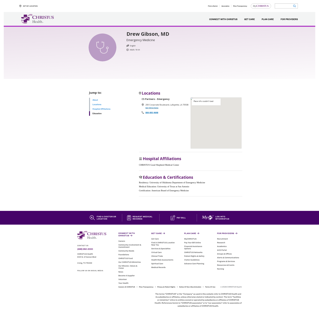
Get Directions (151, 108)
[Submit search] (294, 6)
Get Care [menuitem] (249, 19)
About (95, 100)
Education (97, 113)
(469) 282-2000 (85, 249)
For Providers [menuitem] (289, 19)
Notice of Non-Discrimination (190, 287)
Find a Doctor (213, 6)
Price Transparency (240, 6)
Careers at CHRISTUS (126, 287)
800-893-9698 (151, 112)
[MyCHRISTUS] (261, 6)
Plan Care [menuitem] (268, 19)
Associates (225, 6)
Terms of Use (210, 287)
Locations (96, 104)
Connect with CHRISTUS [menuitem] (223, 19)
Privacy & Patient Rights (166, 287)
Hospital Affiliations (101, 109)
